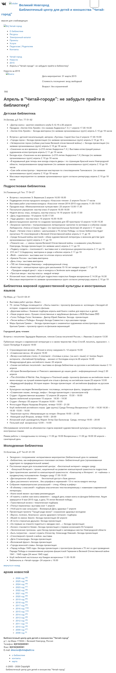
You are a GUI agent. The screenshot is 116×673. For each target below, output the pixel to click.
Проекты (14, 40)
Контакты (14, 49)
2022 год (22, 590)
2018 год (22, 602)
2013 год (22, 617)
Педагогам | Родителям (21, 46)
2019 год (22, 599)
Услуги (13, 43)
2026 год (22, 578)
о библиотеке (18, 655)
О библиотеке (16, 31)
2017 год (22, 605)
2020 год (22, 596)
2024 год (22, 584)
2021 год (22, 593)
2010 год (22, 626)
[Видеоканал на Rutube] (13, 3)
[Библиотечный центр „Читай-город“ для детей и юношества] (13, 25)
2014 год (22, 614)
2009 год (22, 629)
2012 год (22, 620)
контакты (16, 658)
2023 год (22, 587)
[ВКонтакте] (4, 3)
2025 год (22, 581)
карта (14, 661)
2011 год (22, 623)
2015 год (22, 611)
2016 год (22, 608)
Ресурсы (14, 34)
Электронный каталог (20, 37)
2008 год (21, 632)
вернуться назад (12, 565)
